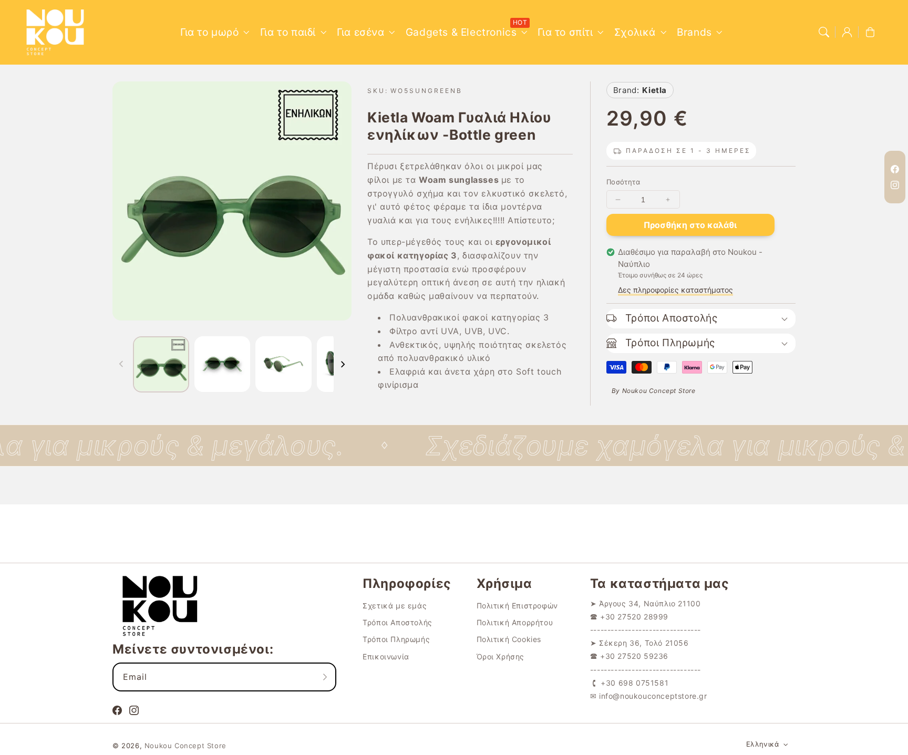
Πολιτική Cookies (509, 639)
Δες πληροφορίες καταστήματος (675, 289)
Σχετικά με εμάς (395, 605)
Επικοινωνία (386, 656)
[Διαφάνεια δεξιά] (343, 364)
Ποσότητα (623, 182)
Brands (694, 32)
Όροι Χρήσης (501, 656)
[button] (823, 32)
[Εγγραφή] (324, 677)
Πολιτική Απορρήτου (515, 622)
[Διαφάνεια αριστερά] (121, 364)
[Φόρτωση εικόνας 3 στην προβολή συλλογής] (283, 364)
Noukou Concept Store (185, 745)
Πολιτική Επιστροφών (517, 605)
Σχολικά (635, 32)
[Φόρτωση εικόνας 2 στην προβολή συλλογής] (222, 364)
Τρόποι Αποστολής (397, 622)
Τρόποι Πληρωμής (396, 639)
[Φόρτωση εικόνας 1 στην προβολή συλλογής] (161, 364)
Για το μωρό (209, 32)
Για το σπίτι (565, 32)
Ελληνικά (762, 744)
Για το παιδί (288, 32)
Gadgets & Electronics (461, 32)
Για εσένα (360, 32)
